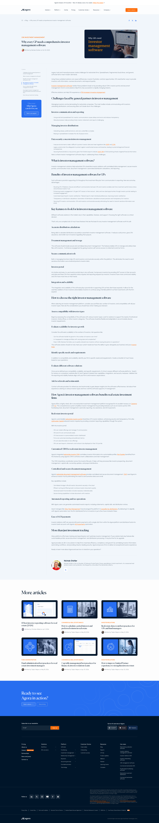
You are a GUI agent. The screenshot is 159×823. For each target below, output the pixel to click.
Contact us (25, 759)
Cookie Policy (33, 810)
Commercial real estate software (126, 778)
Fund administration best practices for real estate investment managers (39, 664)
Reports (102, 750)
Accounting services (66, 761)
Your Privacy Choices (112, 810)
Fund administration (66, 764)
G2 (55, 406)
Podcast (102, 761)
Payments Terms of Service (57, 810)
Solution (47, 10)
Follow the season (98, 3)
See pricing (42, 704)
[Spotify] (58, 797)
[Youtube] (47, 797)
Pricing (73, 10)
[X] (37, 797)
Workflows (44, 747)
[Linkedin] (31, 797)
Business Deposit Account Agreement (74, 810)
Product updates (104, 755)
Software (63, 747)
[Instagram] (42, 797)
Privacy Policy (24, 810)
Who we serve (44, 750)
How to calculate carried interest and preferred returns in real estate (77, 627)
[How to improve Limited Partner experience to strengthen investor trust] (119, 647)
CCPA (113, 144)
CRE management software (127, 763)
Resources (96, 10)
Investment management (67, 753)
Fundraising (64, 750)
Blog (26, 20)
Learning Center (104, 764)
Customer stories (84, 10)
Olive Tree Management (72, 509)
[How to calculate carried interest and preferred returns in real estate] (80, 609)
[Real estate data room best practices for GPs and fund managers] (119, 609)
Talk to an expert (31, 113)
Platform (56, 10)
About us (24, 747)
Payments (63, 758)
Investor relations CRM (126, 755)
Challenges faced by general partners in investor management (31, 73)
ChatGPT (113, 728)
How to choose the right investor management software (30, 87)
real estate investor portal (74, 419)
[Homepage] (26, 10)
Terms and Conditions (43, 810)
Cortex (66, 10)
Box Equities (121, 454)
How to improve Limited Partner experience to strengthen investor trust (117, 664)
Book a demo (131, 10)
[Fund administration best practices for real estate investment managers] (40, 647)
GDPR (107, 144)
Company (106, 10)
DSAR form (103, 810)
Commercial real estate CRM (127, 766)
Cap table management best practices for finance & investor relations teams (79, 664)
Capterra (134, 404)
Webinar (102, 758)
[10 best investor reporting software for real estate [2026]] (40, 609)
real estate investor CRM (72, 454)
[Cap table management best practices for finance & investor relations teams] (80, 647)
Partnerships (25, 753)
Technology (64, 767)
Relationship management (68, 755)
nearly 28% (101, 151)
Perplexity (134, 728)
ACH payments (80, 524)
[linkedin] (65, 569)
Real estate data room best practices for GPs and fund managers (118, 627)
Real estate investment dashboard (126, 773)
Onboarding (84, 750)
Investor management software (61, 86)
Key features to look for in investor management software (31, 83)
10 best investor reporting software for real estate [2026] (39, 624)
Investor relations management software (126, 752)
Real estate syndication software (126, 747)
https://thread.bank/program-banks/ (128, 800)
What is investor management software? (32, 76)
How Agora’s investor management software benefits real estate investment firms (32, 91)
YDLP (125, 474)
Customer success (85, 753)
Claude (124, 728)
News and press (26, 756)
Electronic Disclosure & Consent (91, 810)
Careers (24, 750)
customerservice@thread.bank (103, 802)
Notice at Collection (121, 810)
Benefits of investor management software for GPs (30, 79)
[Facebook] (53, 797)
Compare (102, 767)
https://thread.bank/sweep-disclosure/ (98, 800)
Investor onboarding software (125, 759)
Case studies (84, 747)
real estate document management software (71, 474)
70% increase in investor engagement (93, 92)
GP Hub (102, 753)
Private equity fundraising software (126, 769)
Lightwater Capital (57, 421)
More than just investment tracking (30, 95)
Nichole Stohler (70, 560)
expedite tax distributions (109, 509)
